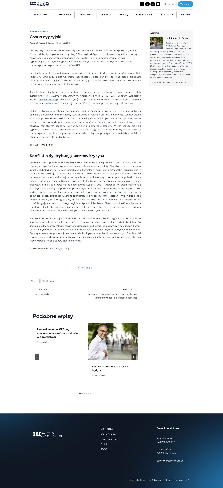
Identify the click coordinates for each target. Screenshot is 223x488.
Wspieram (185, 4)
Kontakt (185, 14)
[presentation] (113, 341)
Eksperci (106, 14)
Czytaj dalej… (63, 248)
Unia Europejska (49, 281)
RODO (104, 449)
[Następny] (134, 357)
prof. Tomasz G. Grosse (44, 43)
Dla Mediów (107, 428)
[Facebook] (142, 4)
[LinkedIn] (152, 4)
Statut (104, 444)
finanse (34, 281)
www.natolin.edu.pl (48, 99)
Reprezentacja (108, 433)
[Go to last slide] (37, 357)
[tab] (80, 393)
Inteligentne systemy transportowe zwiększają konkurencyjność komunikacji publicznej (112, 293)
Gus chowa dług (42, 292)
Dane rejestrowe (109, 439)
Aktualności (64, 14)
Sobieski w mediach (39, 31)
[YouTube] (158, 4)
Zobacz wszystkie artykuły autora (168, 82)
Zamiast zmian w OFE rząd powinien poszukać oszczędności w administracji (57, 332)
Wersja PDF (87, 267)
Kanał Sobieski (144, 14)
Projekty (123, 14)
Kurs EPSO (167, 14)
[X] (147, 4)
